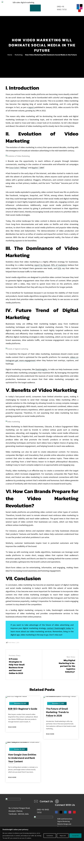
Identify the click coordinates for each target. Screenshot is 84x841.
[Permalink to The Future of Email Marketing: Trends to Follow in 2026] (61, 697)
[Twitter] (81, 5)
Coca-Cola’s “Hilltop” (18, 167)
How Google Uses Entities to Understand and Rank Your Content (22, 758)
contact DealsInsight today (59, 628)
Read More (12, 727)
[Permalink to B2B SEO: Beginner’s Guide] (16, 697)
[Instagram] (81, 8)
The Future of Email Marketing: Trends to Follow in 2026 (57, 712)
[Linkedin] (78, 8)
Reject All (63, 836)
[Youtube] (79, 10)
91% (59, 268)
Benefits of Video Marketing (44, 390)
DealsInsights (41, 369)
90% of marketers (59, 265)
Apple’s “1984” (38, 167)
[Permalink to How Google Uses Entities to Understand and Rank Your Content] (23, 742)
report (31, 107)
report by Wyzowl (42, 265)
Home (9, 55)
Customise (50, 836)
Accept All (75, 836)
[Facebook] (78, 5)
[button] (35, 8)
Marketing (19, 55)
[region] (42, 833)
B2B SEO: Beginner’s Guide (22, 709)
